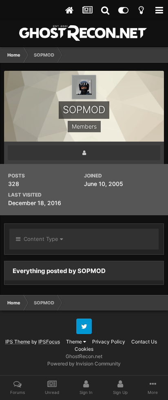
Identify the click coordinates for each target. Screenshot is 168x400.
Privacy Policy (108, 342)
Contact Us (144, 342)
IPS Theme (17, 342)
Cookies (84, 349)
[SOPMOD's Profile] (84, 153)
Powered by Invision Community (84, 364)
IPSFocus (49, 342)
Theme (74, 342)
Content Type (40, 239)
